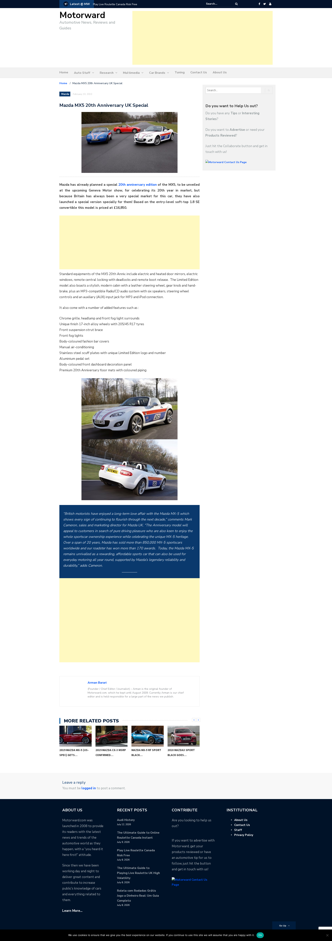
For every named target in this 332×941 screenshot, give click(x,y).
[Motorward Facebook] (259, 4)
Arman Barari (97, 683)
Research (107, 73)
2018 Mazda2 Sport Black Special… (181, 752)
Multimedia (131, 73)
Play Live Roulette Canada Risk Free (115, 4)
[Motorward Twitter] (264, 4)
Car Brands (157, 73)
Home (63, 72)
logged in (88, 788)
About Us (220, 72)
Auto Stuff (82, 73)
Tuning (180, 72)
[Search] (236, 4)
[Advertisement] (202, 38)
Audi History (126, 820)
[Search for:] (217, 3)
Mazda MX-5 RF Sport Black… (110, 752)
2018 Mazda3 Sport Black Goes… (145, 752)
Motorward (82, 15)
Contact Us (198, 72)
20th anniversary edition (137, 184)
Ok (260, 935)
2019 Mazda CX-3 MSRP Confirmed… (75, 752)
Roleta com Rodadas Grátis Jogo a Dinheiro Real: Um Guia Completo (138, 896)
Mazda (65, 94)
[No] (327, 935)
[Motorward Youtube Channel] (270, 4)
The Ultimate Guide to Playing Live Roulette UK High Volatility (138, 873)
